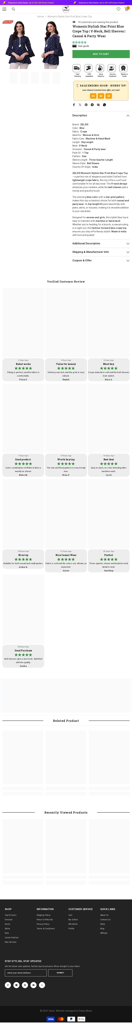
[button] (79, 42)
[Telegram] (92, 104)
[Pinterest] (86, 104)
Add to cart (101, 54)
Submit (60, 973)
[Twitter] (80, 104)
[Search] (13, 9)
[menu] (4, 9)
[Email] (98, 104)
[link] (22, 788)
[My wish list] (118, 9)
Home (41, 16)
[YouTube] (33, 985)
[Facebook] (73, 104)
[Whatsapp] (104, 104)
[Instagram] (16, 985)
